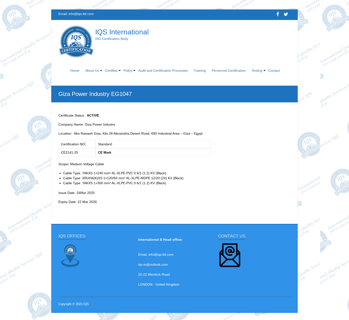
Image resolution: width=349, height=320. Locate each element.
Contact (274, 70)
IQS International (122, 32)
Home (74, 70)
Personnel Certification (229, 70)
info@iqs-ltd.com (81, 14)
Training (200, 70)
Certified (111, 70)
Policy (127, 70)
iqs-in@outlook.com (153, 264)
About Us (92, 70)
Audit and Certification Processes (163, 70)
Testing (257, 70)
